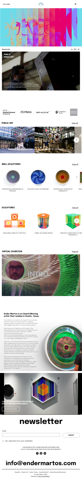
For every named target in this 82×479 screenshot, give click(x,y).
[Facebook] (41, 453)
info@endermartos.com (41, 464)
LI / (72, 49)
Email (4, 431)
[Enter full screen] (79, 411)
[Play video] (40, 275)
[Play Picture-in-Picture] (75, 411)
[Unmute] (6, 411)
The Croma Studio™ (44, 476)
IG (78, 49)
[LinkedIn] (45, 453)
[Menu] (75, 4)
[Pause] (2, 411)
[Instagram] (37, 453)
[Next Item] (76, 140)
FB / (75, 49)
